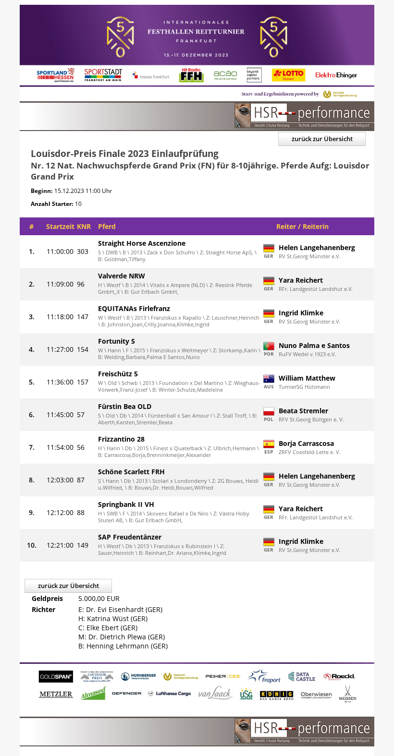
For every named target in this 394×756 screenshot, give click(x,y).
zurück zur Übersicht (322, 138)
